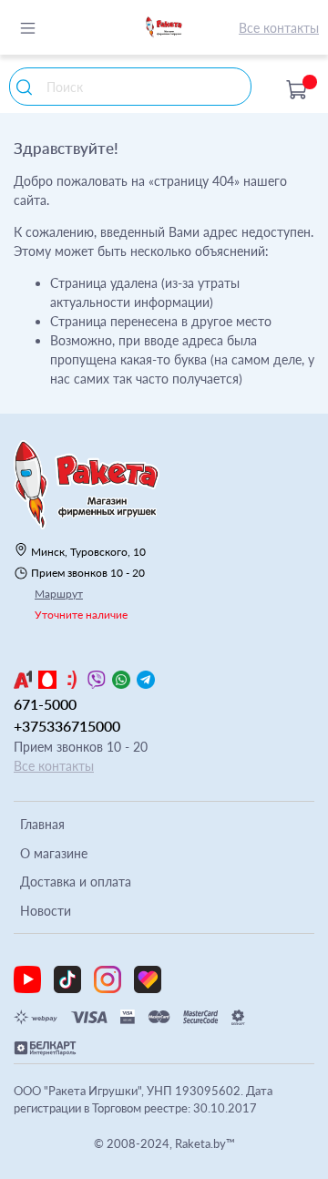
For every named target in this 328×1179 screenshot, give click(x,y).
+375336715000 (67, 725)
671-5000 (45, 704)
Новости (45, 910)
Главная (42, 824)
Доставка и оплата (75, 881)
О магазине (53, 853)
